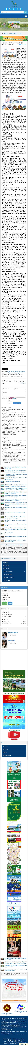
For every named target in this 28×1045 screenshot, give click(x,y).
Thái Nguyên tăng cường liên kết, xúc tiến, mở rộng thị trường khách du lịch (16, 475)
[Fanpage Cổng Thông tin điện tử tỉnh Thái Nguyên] (14, 697)
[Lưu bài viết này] (25, 44)
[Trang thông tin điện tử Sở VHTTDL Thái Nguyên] (14, 922)
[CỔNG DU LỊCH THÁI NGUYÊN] (14, 3)
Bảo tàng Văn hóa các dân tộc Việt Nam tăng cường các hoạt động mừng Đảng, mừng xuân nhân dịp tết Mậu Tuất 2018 (14, 431)
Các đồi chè (5, 595)
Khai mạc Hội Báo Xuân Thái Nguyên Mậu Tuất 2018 (14, 422)
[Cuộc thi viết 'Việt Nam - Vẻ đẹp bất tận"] (9, 52)
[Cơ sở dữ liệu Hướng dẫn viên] (14, 878)
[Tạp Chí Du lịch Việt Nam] (14, 903)
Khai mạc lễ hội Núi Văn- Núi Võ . (10, 414)
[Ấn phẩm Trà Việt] (14, 927)
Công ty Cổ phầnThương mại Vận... (7, 1011)
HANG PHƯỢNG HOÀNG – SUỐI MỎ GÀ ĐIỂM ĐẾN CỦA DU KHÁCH (15, 540)
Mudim (22, 1044)
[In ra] (23, 44)
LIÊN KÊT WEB (6, 580)
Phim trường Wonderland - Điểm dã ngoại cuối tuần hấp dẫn (16, 524)
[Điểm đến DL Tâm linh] (14, 836)
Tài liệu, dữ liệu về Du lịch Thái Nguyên (12, 1041)
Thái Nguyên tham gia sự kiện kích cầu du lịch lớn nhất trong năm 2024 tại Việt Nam (15, 496)
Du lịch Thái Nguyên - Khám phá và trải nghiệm (12, 545)
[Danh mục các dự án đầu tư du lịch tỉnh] (14, 826)
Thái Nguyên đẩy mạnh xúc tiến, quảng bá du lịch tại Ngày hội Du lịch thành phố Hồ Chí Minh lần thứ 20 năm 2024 (16, 504)
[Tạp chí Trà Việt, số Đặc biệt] (14, 947)
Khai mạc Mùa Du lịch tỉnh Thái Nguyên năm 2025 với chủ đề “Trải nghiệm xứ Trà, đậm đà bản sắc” (16, 485)
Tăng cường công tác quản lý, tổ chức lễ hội (14, 449)
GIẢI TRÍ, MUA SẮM (7, 571)
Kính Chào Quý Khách (24, 1000)
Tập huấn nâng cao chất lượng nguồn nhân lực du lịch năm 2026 (15, 467)
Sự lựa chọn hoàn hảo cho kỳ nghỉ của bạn (4, 1000)
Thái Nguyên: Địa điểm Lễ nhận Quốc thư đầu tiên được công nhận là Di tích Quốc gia (14, 453)
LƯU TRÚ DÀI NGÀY (7, 574)
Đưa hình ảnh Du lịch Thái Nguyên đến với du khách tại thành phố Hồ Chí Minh (16, 492)
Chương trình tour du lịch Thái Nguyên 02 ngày (15, 512)
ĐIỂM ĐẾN (5, 562)
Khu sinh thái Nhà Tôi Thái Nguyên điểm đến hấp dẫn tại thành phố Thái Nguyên (15, 517)
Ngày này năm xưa (8, 1043)
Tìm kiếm (23, 1039)
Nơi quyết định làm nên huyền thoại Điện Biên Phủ (15, 536)
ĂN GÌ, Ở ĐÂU (6, 568)
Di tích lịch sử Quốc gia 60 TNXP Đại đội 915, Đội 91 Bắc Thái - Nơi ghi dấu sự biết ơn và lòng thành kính (15, 529)
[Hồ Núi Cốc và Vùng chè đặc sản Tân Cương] (14, 935)
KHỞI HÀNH (6, 565)
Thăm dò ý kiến (16, 1039)
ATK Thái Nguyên (7, 597)
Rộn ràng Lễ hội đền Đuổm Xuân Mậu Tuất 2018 (14, 416)
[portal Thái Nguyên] (14, 932)
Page (15, 1040)
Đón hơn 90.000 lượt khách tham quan (11, 459)
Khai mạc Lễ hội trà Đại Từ (8, 444)
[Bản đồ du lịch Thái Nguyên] (14, 853)
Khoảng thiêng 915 (9, 532)
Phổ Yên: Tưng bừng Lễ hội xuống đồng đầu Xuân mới (14, 410)
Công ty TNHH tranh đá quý (16, 1000)
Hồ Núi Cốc (5, 594)
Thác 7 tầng (5, 599)
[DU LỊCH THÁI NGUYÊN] (14, 681)
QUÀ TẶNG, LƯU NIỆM (8, 577)
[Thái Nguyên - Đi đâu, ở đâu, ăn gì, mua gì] (14, 766)
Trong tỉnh (5, 746)
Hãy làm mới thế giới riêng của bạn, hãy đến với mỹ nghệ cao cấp (12, 1000)
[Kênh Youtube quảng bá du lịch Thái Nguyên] (14, 735)
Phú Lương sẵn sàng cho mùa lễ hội (11, 443)
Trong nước (5, 749)
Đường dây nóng (11, 640)
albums (23, 1041)
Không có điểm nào (7, 601)
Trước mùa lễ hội (7, 434)
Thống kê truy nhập (7, 1039)
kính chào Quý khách (8, 1000)
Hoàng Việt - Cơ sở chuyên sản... (21, 1012)
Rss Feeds (10, 1040)
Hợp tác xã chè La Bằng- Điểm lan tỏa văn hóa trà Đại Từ (15, 521)
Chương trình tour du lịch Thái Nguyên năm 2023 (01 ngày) (16, 508)
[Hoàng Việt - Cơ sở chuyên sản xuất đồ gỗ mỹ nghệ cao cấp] (21, 1007)
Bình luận (20, 1040)
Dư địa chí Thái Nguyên (18, 1043)
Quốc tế (5, 752)
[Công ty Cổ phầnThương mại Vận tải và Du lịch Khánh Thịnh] (7, 1007)
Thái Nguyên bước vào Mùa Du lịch (12, 481)
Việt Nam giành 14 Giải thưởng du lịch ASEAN (14, 440)
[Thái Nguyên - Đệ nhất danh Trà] (14, 811)
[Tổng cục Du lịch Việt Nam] (14, 897)
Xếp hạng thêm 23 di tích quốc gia (10, 458)
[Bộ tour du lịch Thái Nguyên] (14, 870)
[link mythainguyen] (14, 716)
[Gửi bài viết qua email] (20, 44)
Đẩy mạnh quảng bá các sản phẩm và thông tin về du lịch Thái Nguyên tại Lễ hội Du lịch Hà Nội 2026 (16, 471)
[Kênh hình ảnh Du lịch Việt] (14, 887)
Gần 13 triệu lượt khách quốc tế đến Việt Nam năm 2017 (14, 461)
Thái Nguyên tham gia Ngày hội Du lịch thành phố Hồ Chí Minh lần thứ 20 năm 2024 (15, 499)
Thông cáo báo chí (7, 755)
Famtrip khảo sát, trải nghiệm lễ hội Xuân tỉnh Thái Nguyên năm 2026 (16, 478)
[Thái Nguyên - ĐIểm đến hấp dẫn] (14, 787)
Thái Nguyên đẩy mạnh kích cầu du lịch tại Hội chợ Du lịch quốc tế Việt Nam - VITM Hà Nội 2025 (16, 489)
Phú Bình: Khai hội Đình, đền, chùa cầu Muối (15, 412)
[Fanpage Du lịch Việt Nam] (14, 912)
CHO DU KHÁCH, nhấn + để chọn (8, 558)
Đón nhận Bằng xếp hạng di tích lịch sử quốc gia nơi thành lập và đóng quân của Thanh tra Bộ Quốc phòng (14, 446)
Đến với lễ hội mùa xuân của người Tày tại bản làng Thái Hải (14, 425)
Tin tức (2, 742)
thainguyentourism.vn (13, 632)
